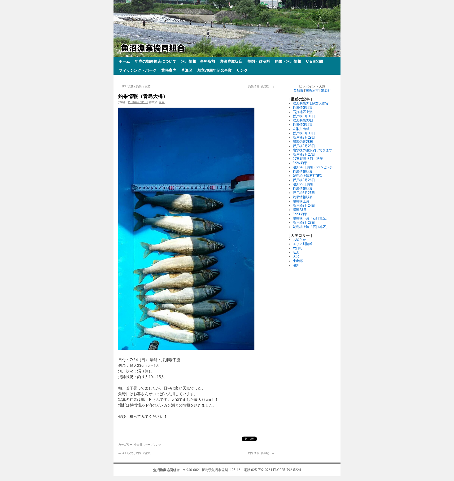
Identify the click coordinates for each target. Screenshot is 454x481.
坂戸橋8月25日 (304, 193)
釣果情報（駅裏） (261, 86)
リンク (242, 70)
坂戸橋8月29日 (304, 137)
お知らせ (299, 239)
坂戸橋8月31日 (304, 116)
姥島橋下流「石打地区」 (311, 218)
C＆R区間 (314, 61)
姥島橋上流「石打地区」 (311, 227)
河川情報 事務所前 (198, 61)
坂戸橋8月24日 (304, 205)
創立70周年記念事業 (214, 70)
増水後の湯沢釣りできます (312, 150)
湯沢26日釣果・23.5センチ (313, 167)
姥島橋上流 (301, 201)
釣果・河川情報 (288, 61)
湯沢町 (326, 90)
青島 (162, 102)
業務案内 (168, 70)
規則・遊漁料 (258, 61)
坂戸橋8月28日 (304, 146)
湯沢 (296, 265)
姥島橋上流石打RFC (307, 176)
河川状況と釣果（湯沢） (135, 86)
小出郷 (138, 444)
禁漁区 (186, 70)
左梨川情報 (301, 129)
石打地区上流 (303, 112)
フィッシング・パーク (138, 70)
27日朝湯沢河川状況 (308, 159)
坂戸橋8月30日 (304, 133)
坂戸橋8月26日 (304, 180)
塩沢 (296, 252)
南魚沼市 (312, 90)
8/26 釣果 (300, 163)
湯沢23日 (299, 210)
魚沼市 (298, 90)
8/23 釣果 (300, 214)
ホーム (124, 61)
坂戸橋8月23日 (304, 222)
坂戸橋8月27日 (304, 154)
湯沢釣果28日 (303, 142)
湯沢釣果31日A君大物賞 (310, 103)
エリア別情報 (303, 244)
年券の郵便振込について (155, 61)
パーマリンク (153, 444)
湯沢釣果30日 (303, 120)
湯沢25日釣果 (303, 184)
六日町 (298, 248)
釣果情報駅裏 (303, 107)
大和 (296, 256)
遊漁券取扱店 (231, 61)
